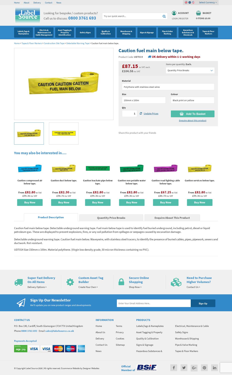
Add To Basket (195, 114)
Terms (119, 326)
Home (17, 2)
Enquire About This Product (172, 218)
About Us (100, 332)
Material (126, 80)
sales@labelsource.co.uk (59, 330)
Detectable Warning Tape (77, 43)
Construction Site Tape (54, 43)
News (58, 2)
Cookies (120, 338)
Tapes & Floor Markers (32, 43)
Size (124, 94)
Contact (48, 2)
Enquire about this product (192, 120)
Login (175, 18)
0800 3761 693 (82, 18)
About (26, 2)
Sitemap (120, 344)
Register (183, 18)
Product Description (51, 217)
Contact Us (101, 344)
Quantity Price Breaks (178, 70)
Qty (124, 107)
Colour (174, 94)
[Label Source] (27, 22)
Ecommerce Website (70, 368)
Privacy (120, 332)
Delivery (37, 2)
